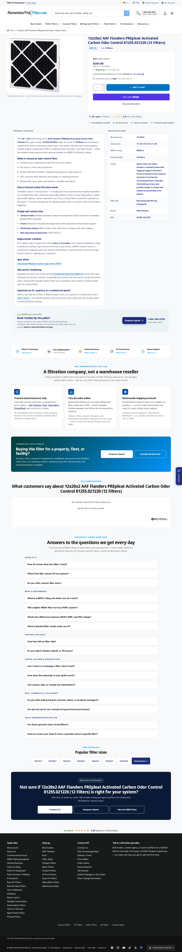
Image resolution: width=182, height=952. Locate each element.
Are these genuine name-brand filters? (47, 724)
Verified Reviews (15, 863)
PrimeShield (19, 408)
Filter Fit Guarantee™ (17, 870)
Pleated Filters (49, 863)
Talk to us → (151, 353)
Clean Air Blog (14, 867)
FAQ (137, 3)
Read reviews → (90, 353)
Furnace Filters (64, 925)
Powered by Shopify (39, 948)
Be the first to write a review (91, 508)
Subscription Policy (16, 905)
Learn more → (27, 353)
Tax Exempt (82, 870)
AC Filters (78, 925)
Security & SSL (80, 948)
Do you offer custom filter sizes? (44, 583)
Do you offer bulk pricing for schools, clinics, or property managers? (62, 700)
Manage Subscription (17, 901)
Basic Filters (48, 867)
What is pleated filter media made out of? (48, 626)
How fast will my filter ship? (41, 641)
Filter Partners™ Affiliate (18, 874)
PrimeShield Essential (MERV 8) (68, 274)
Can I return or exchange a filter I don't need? (51, 666)
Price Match (83, 859)
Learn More (31, 3)
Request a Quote (117, 454)
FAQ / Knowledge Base (88, 851)
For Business (126, 24)
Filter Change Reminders (89, 878)
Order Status (83, 863)
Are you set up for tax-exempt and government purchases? (58, 709)
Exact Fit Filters (49, 878)
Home (12, 30)
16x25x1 (38, 761)
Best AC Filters (14, 882)
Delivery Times (84, 855)
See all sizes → (140, 761)
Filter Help (91, 948)
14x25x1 (95, 761)
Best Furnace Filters (16, 886)
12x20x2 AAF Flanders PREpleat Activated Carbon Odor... (42, 30)
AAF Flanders (35, 405)
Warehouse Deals (50, 886)
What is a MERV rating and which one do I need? (52, 598)
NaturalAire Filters (50, 882)
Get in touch (23, 298)
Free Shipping (55, 948)
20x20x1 (81, 761)
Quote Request (151, 3)
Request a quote (132, 320)
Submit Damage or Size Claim (91, 874)
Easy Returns (67, 948)
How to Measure (15, 890)
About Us (11, 851)
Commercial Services (150, 454)
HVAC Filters (51, 24)
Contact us (102, 948)
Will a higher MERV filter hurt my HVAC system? (52, 607)
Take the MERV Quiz (126, 809)
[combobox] (91, 13)
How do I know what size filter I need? (47, 564)
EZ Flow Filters (49, 874)
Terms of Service (15, 909)
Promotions (12, 878)
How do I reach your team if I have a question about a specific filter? (62, 734)
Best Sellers (48, 847)
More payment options (131, 104)
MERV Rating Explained (18, 859)
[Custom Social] (141, 948)
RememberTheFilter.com (22, 948)
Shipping (11, 893)
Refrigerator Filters (89, 24)
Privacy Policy (13, 916)
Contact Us (55, 809)
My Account (170, 3)
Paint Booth (109, 24)
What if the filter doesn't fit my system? (48, 573)
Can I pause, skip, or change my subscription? (51, 684)
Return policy (13, 897)
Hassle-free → (121, 353)
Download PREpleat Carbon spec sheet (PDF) (39, 263)
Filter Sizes (47, 859)
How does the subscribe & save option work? (51, 675)
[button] (52, 24)
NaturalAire (53, 405)
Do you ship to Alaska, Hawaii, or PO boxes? (50, 650)
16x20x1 (67, 761)
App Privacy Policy (16, 913)
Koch (45, 405)
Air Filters (104, 925)
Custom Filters (49, 870)
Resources (143, 24)
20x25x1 (52, 761)
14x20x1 (109, 761)
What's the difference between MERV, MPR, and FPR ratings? (59, 617)
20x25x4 (124, 761)
